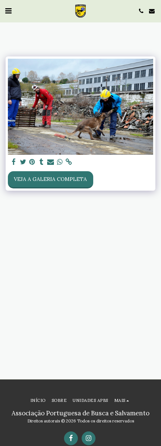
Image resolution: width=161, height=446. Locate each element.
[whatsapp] (60, 162)
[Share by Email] (50, 162)
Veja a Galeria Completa (50, 179)
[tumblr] (41, 162)
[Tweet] (23, 162)
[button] (8, 10)
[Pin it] (32, 162)
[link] (69, 162)
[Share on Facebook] (13, 162)
